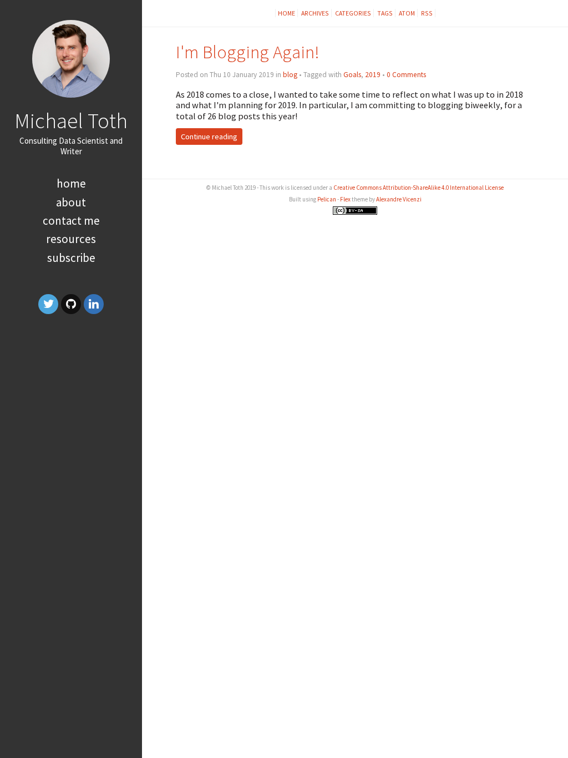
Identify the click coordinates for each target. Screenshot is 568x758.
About (71, 202)
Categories (353, 13)
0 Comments (406, 74)
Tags (385, 13)
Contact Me (71, 220)
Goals (352, 74)
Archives (315, 13)
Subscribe (71, 257)
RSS (427, 13)
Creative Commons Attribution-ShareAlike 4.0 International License (418, 187)
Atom (407, 13)
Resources (71, 238)
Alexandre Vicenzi (399, 199)
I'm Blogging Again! (248, 52)
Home (71, 183)
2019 (373, 74)
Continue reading (209, 137)
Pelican (326, 199)
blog (290, 74)
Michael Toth (71, 120)
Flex (345, 199)
